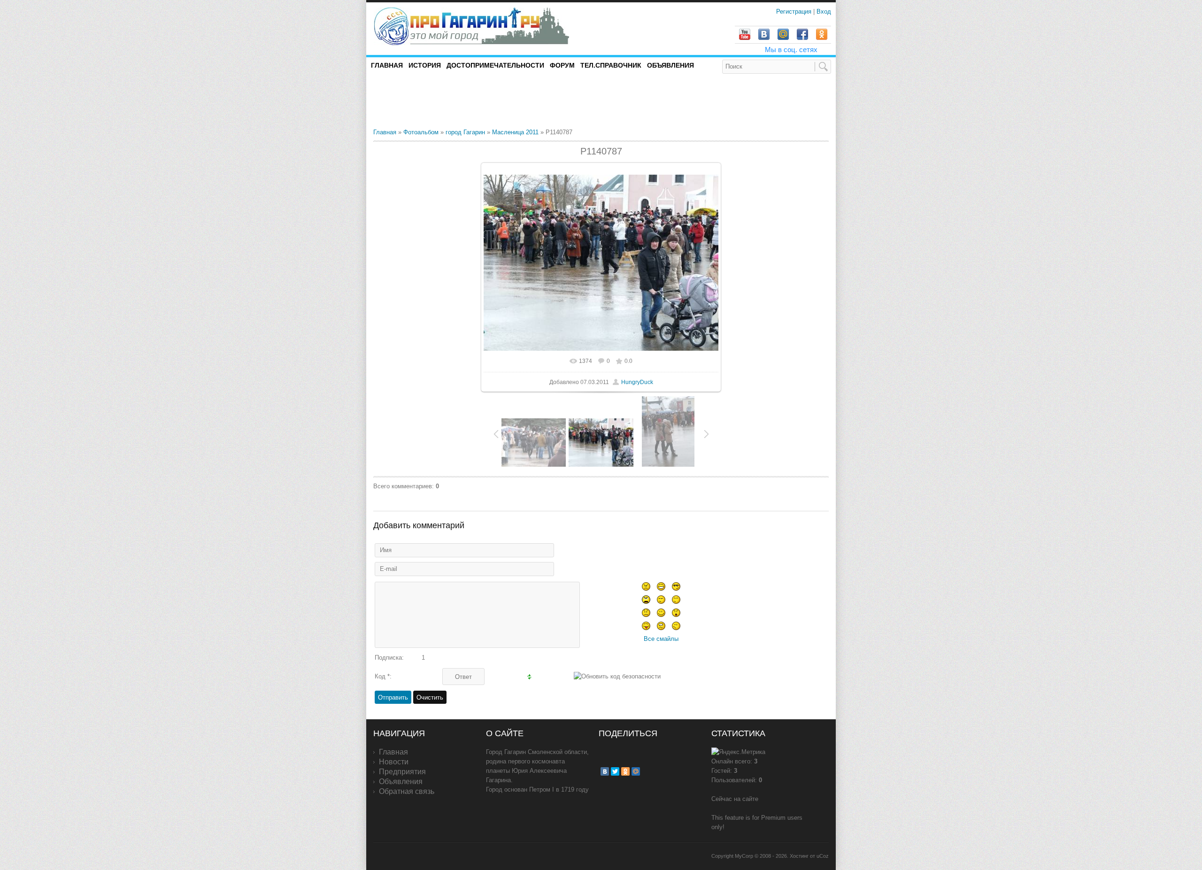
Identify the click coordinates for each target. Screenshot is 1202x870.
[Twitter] (615, 771)
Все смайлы (661, 638)
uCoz (823, 856)
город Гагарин (465, 132)
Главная (384, 132)
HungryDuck (637, 382)
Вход (824, 11)
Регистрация (794, 11)
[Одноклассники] (625, 771)
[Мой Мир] (636, 771)
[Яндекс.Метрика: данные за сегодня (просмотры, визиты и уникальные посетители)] (738, 752)
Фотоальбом (421, 132)
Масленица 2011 (515, 132)
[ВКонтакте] (605, 771)
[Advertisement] (483, 100)
